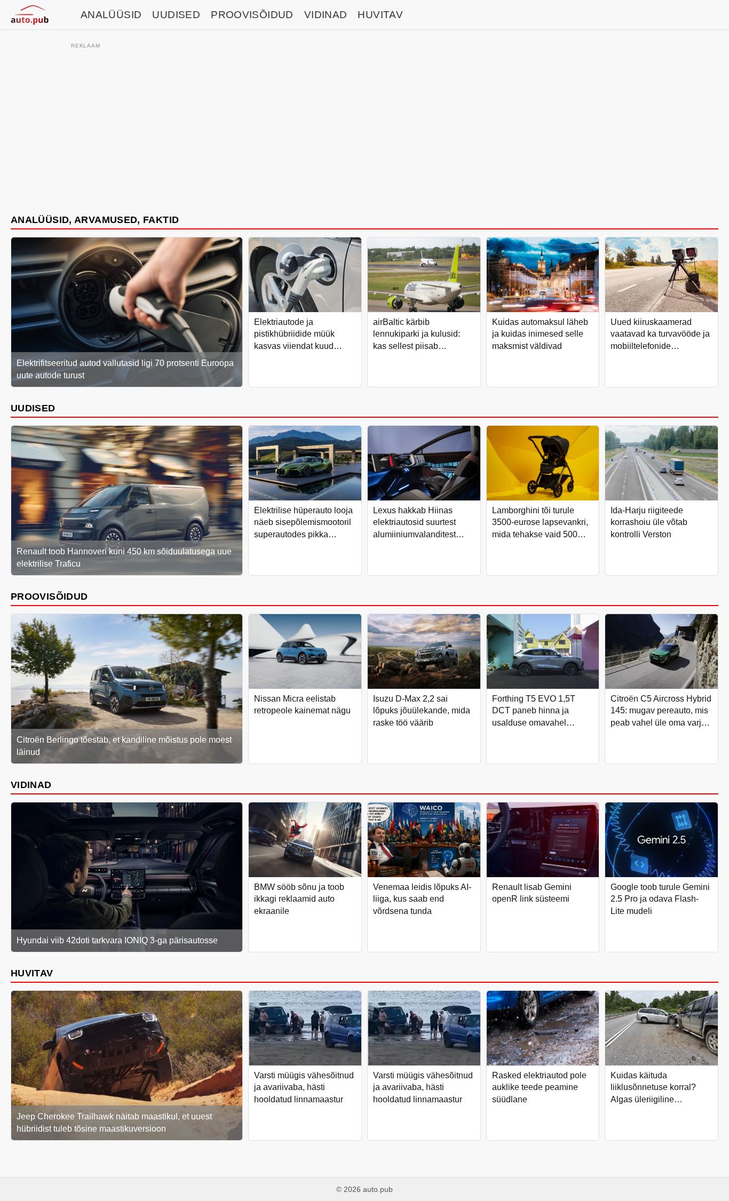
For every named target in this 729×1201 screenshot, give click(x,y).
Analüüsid (111, 14)
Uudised (176, 14)
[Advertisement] (364, 126)
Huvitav (380, 14)
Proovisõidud (252, 14)
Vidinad (325, 14)
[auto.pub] (30, 15)
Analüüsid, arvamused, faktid (95, 219)
